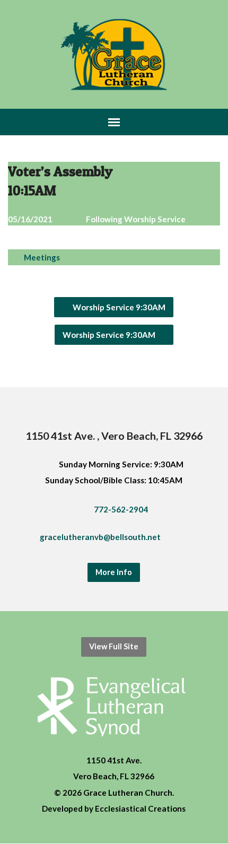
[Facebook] (198, 539)
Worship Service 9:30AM (118, 307)
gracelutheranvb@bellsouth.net (100, 537)
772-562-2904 (121, 509)
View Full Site (113, 646)
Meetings (42, 257)
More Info (113, 572)
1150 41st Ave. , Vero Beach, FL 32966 (114, 435)
